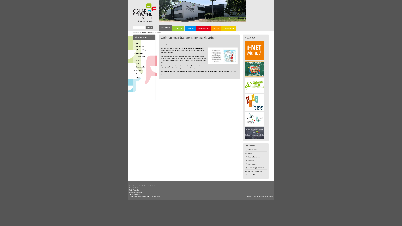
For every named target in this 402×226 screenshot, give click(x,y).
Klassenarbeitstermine (253, 157)
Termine (138, 60)
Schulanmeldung (141, 50)
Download (139, 74)
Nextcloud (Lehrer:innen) (254, 171)
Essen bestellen (140, 67)
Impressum (260, 196)
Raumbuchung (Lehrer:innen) (255, 168)
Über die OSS (140, 46)
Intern (254, 196)
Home (137, 43)
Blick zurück (139, 70)
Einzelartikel (141, 57)
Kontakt (138, 77)
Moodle (249, 153)
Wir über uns (143, 32)
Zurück (163, 75)
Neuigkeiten (150, 32)
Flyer (137, 63)
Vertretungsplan (251, 150)
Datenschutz (269, 196)
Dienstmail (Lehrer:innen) (254, 175)
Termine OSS (251, 160)
